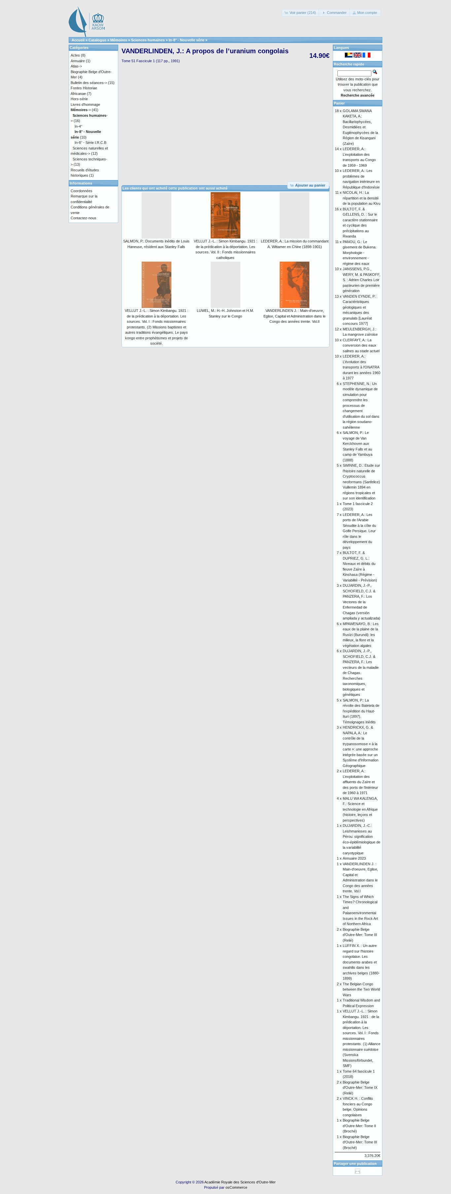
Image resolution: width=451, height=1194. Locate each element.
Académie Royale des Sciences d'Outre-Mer (240, 1182)
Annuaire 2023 (354, 858)
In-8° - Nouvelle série (186, 40)
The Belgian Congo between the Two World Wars (361, 989)
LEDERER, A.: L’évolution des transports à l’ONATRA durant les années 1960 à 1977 (361, 367)
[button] (301, 13)
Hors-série (79, 99)
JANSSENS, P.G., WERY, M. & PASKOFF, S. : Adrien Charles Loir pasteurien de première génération (361, 280)
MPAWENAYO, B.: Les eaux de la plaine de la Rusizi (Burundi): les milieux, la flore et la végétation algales (361, 635)
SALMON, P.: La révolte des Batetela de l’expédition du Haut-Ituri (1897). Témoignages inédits (361, 711)
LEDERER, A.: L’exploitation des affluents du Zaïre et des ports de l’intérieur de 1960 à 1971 (360, 782)
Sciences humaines (148, 40)
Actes (75, 55)
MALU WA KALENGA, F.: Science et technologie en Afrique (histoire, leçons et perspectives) (360, 809)
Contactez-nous (83, 218)
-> (81, 110)
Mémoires (118, 40)
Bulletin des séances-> (89, 83)
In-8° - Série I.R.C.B (90, 143)
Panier (339, 103)
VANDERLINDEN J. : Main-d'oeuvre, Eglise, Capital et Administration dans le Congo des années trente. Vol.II (294, 316)
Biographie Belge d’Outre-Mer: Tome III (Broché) (360, 1142)
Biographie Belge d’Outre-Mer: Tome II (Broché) (359, 1125)
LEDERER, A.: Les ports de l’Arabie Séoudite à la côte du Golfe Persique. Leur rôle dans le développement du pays (359, 531)
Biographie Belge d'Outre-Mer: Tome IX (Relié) (360, 1087)
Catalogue (97, 40)
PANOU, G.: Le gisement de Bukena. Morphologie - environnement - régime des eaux (359, 253)
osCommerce (236, 1187)
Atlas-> (76, 66)
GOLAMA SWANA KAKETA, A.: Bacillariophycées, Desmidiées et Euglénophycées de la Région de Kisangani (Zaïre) (360, 127)
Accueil (78, 40)
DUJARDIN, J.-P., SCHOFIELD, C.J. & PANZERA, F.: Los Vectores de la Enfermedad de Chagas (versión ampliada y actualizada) (361, 601)
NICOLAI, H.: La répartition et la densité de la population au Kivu (361, 198)
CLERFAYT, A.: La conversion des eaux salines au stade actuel (361, 345)
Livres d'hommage (85, 105)
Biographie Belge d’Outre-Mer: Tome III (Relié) (360, 934)
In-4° (78, 126)
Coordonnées (81, 191)
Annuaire (78, 61)
